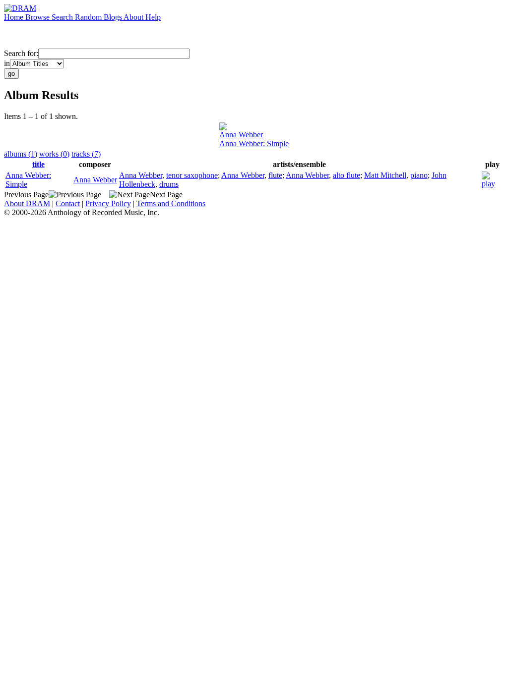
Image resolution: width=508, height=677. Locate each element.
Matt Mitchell (385, 175)
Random (89, 17)
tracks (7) (86, 154)
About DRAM (27, 203)
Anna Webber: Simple (254, 143)
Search (63, 17)
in (7, 63)
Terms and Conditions (170, 203)
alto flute (346, 175)
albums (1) (20, 154)
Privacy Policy (108, 203)
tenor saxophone (192, 175)
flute (275, 175)
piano (419, 175)
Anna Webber (241, 134)
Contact (68, 203)
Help (153, 17)
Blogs (114, 17)
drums (169, 184)
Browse (38, 17)
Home (14, 17)
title (38, 164)
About (134, 17)
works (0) (54, 154)
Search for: (21, 53)
